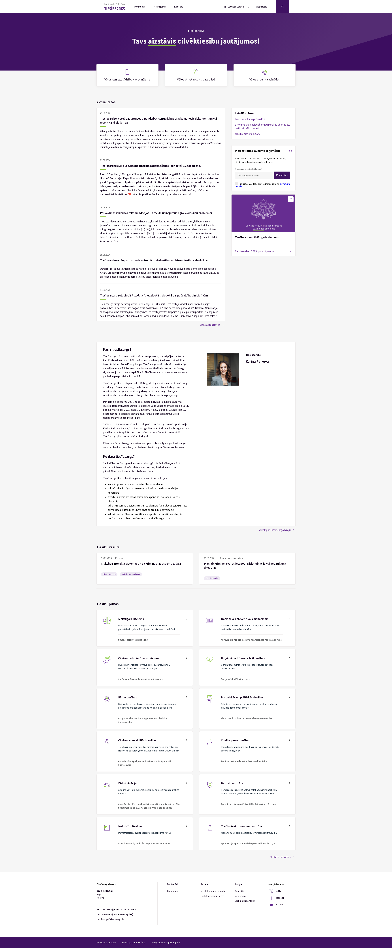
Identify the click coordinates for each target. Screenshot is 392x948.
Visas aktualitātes (210, 325)
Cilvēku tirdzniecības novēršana (145, 667)
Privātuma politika (106, 942)
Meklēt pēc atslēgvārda (213, 891)
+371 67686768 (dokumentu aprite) (114, 914)
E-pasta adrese (248, 169)
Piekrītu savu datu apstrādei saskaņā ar (262, 185)
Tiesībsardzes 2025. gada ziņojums (257, 237)
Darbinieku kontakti (245, 900)
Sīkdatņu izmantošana (133, 942)
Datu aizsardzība (247, 794)
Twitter (278, 891)
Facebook (279, 897)
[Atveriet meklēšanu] (282, 6)
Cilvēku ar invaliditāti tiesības (145, 751)
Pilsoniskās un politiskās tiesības (247, 708)
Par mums (139, 6)
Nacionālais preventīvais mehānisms (247, 628)
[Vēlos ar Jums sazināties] (264, 75)
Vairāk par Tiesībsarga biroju (275, 530)
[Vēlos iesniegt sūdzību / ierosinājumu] (127, 75)
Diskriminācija (109, 574)
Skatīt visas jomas (280, 857)
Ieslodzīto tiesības (145, 833)
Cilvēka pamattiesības (247, 751)
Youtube (278, 904)
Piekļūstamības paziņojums (165, 942)
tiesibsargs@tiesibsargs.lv (110, 919)
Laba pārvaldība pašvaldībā (250, 119)
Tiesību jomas (159, 6)
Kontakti (178, 6)
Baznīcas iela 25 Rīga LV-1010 (104, 894)
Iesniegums (241, 895)
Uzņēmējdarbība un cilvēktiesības (247, 667)
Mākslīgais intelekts (131, 574)
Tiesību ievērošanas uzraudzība (247, 833)
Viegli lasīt (261, 6)
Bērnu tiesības (145, 708)
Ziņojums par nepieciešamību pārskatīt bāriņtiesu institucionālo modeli (262, 126)
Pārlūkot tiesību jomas (212, 895)
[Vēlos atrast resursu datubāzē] (196, 75)
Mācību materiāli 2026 (247, 134)
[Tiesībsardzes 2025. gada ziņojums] (291, 199)
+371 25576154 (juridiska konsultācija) (116, 909)
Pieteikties (282, 175)
